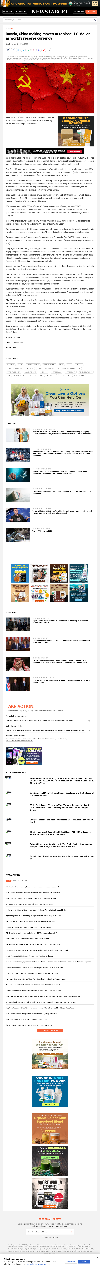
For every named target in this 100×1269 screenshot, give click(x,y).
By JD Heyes (11, 44)
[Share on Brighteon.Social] (8, 50)
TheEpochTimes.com (14, 342)
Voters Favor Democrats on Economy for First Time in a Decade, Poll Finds (32, 973)
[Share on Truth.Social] (38, 50)
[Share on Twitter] (18, 50)
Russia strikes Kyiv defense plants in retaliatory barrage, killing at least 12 (31, 1014)
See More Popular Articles (49, 1030)
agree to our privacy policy (38, 1264)
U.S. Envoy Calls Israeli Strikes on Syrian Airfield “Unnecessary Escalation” (31, 933)
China (13, 28)
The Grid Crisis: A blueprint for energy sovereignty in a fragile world (29, 1025)
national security (39, 58)
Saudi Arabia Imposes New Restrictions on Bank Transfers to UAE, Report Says (33, 990)
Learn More (71, 1262)
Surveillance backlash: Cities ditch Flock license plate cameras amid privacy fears (34, 967)
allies (19, 56)
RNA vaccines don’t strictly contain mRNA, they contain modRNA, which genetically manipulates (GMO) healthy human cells (59, 472)
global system (19, 58)
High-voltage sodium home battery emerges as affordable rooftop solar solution (34, 916)
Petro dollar (69, 58)
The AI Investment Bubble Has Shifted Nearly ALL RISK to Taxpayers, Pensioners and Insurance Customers (61, 833)
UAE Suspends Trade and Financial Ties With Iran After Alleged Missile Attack (33, 985)
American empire (40, 56)
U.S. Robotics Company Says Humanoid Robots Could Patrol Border (29, 904)
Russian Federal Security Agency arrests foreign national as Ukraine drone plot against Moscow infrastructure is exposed (48, 962)
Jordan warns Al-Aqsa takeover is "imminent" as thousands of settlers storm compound (37, 950)
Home (8, 28)
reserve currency (86, 58)
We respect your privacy (50, 1237)
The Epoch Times (21, 201)
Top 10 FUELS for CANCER (42, 531)
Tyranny (26, 60)
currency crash (67, 56)
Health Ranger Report (15, 773)
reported (33, 201)
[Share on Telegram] (23, 50)
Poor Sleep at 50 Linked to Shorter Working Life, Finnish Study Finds (29, 927)
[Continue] (71, 1232)
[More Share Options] (49, 50)
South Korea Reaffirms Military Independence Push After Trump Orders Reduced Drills (36, 910)
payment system (51, 58)
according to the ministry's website (37, 261)
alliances (13, 56)
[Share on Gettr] (44, 50)
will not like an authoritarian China (63, 329)
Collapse (59, 56)
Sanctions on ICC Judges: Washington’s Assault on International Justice (31, 898)
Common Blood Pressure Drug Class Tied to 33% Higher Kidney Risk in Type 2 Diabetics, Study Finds (41, 1002)
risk (7, 60)
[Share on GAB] (28, 50)
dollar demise (78, 56)
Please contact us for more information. (19, 741)
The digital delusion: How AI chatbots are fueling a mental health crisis (30, 921)
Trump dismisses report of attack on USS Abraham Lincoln (26, 1019)
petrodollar (76, 58)
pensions (61, 58)
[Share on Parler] (33, 50)
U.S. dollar (32, 60)
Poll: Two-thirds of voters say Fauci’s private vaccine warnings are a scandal (32, 887)
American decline (27, 56)
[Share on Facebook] (13, 50)
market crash (28, 58)
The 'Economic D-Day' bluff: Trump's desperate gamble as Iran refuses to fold (33, 944)
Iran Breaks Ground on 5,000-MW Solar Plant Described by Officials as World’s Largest (36, 979)
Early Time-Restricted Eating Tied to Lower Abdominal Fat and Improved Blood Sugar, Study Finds (40, 1008)
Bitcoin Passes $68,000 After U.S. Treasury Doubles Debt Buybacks (29, 956)
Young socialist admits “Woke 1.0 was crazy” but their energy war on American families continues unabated (43, 996)
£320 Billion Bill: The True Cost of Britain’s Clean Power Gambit (27, 939)
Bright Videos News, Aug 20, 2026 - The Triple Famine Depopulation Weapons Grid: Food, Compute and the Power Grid (61, 845)
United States (41, 60)
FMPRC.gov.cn (12, 347)
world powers (51, 60)
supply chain (18, 60)
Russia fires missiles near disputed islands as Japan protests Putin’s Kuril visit (33, 893)
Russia (11, 60)
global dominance (44, 368)
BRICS (48, 56)
